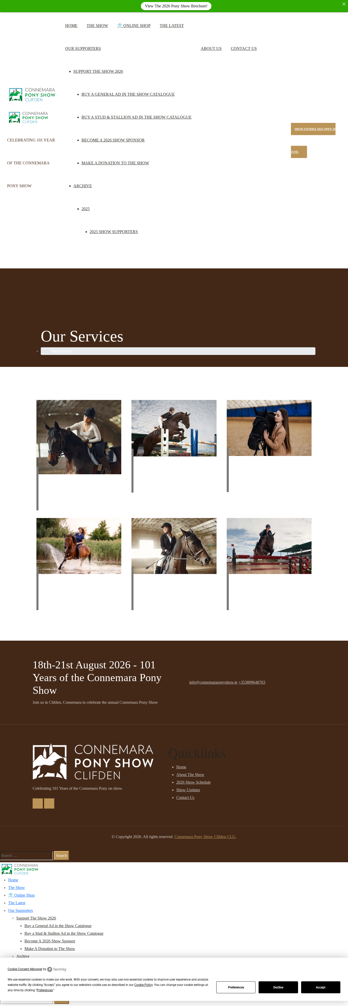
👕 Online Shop (134, 25)
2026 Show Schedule (193, 782)
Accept (320, 987)
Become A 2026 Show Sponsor (113, 140)
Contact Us (244, 48)
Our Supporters (83, 48)
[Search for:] (26, 855)
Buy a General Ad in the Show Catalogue (128, 94)
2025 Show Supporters (114, 231)
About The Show (190, 774)
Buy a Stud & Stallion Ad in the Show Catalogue (137, 117)
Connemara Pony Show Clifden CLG (205, 837)
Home (71, 25)
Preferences (236, 987)
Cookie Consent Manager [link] (25, 969)
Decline (278, 987)
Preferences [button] (45, 990)
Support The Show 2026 (98, 71)
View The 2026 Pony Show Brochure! (176, 6)
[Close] (344, 4)
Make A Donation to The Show (115, 163)
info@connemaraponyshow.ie (213, 682)
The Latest (172, 25)
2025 (86, 209)
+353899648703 (251, 682)
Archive (82, 186)
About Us (211, 48)
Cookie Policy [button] (143, 985)
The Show (97, 25)
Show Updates (188, 790)
